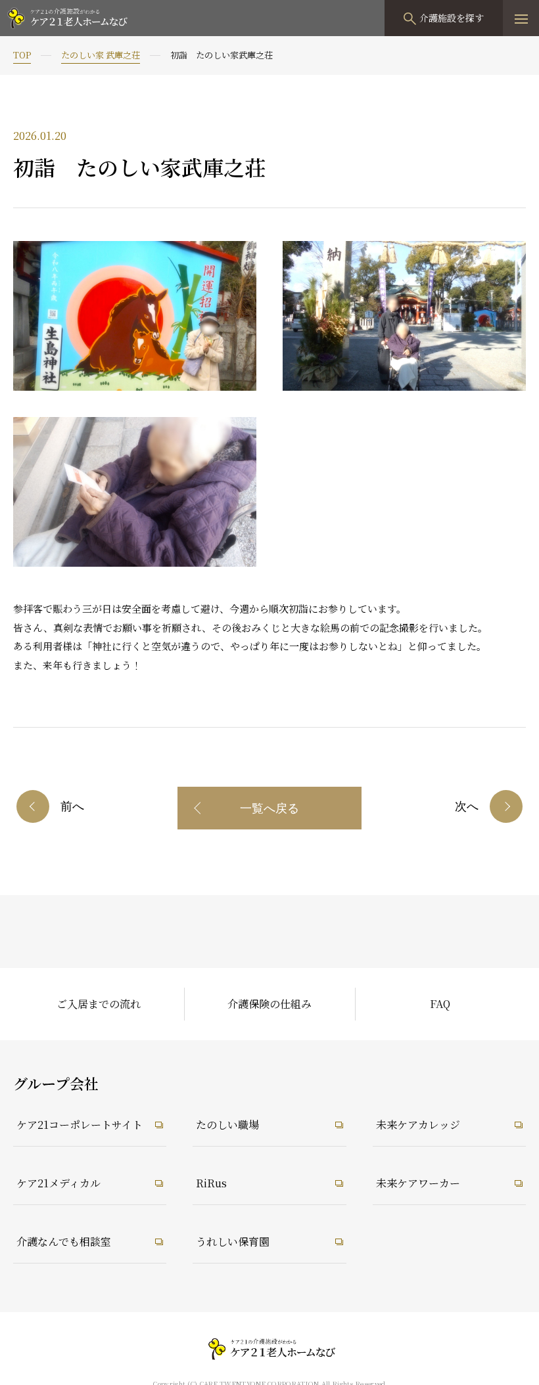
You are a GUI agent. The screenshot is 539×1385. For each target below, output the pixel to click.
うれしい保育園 (233, 1241)
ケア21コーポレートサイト (79, 1124)
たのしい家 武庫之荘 (100, 55)
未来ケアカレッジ (418, 1124)
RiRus (211, 1183)
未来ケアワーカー (418, 1183)
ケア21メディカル (58, 1183)
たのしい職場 (227, 1124)
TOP (22, 55)
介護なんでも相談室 (63, 1241)
